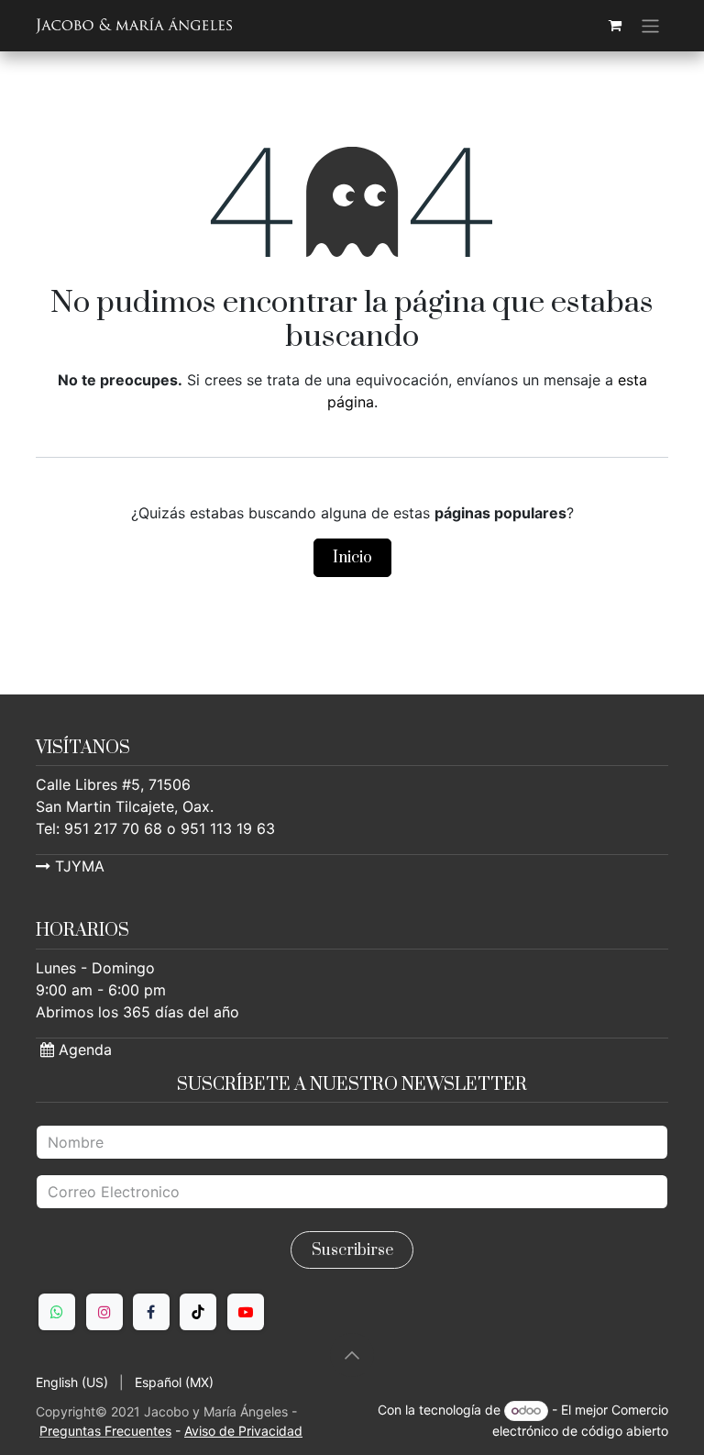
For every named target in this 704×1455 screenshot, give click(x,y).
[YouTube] (245, 1312)
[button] (352, 1355)
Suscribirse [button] (352, 1250)
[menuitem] (72, 1382)
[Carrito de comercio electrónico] (615, 25)
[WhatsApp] (56, 1312)
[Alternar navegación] (650, 25)
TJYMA (77, 866)
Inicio (352, 558)
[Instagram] (104, 1312)
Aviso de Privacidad (243, 1430)
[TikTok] (198, 1312)
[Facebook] (151, 1312)
